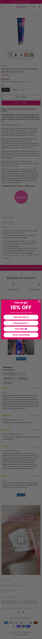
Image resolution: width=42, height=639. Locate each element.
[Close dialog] (39, 301)
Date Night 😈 (21, 329)
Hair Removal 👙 (21, 317)
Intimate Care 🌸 (21, 323)
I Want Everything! (21, 334)
